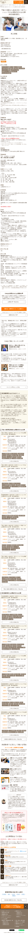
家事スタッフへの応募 (20, 921)
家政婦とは (18, 916)
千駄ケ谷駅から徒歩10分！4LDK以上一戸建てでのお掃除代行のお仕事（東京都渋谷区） (13, 526)
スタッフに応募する (18, 2)
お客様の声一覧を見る (13, 301)
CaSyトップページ (5, 911)
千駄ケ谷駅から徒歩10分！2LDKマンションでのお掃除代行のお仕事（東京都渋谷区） (13, 465)
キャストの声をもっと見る (13, 387)
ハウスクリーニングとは (20, 915)
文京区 (13, 894)
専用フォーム (23, 851)
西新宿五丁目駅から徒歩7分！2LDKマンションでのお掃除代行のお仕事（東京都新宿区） (13, 626)
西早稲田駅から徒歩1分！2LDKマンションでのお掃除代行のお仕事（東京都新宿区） (13, 713)
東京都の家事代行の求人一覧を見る (13, 900)
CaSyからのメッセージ (6, 915)
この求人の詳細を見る (14, 461)
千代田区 (4, 894)
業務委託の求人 (5, 914)
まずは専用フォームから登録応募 (12, 906)
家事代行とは (18, 911)
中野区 (23, 894)
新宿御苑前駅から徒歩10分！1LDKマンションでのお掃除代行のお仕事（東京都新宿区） (13, 495)
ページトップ (25, 906)
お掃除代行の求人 (6, 923)
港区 (9, 894)
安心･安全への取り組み (20, 920)
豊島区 (14, 895)
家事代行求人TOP (13, 315)
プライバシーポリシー (20, 925)
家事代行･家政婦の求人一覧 (7, 920)
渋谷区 (18, 894)
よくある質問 (4, 918)
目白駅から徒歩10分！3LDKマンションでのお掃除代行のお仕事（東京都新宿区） (13, 656)
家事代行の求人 (5, 921)
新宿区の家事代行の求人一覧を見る (13, 739)
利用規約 (17, 926)
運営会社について (19, 923)
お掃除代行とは (19, 912)
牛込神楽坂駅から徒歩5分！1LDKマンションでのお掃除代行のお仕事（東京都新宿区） (13, 597)
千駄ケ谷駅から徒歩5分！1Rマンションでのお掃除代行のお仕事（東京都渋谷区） (13, 557)
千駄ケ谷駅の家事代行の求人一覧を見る (13, 589)
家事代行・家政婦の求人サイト (5, 0)
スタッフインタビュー (6, 917)
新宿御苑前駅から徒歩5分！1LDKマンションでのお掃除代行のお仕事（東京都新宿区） (13, 684)
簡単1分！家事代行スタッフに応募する (14, 308)
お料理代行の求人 (6, 924)
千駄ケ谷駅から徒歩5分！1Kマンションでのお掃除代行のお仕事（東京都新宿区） (13, 433)
